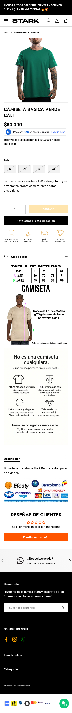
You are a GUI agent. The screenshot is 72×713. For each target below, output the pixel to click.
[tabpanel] (36, 484)
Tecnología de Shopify (23, 685)
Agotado (48, 209)
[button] (66, 20)
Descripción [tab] (12, 458)
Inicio (6, 32)
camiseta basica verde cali (26, 32)
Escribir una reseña (36, 537)
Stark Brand (12, 685)
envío (10, 139)
